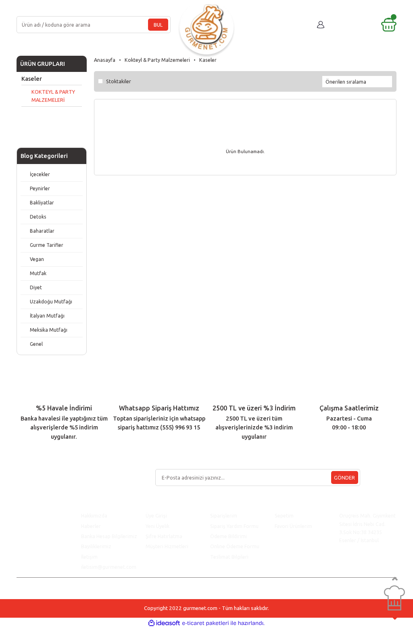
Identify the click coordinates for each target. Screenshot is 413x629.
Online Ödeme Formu (234, 546)
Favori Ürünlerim (293, 526)
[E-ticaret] (205, 623)
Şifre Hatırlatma (164, 536)
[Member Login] (320, 24)
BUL (158, 24)
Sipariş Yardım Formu (234, 526)
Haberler (91, 526)
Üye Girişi (156, 515)
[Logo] (206, 25)
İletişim (89, 557)
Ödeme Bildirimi (228, 536)
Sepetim (284, 515)
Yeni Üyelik (157, 526)
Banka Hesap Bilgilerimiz (109, 536)
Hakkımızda (94, 515)
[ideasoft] (164, 623)
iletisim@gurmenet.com (108, 567)
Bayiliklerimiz (96, 546)
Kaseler (208, 60)
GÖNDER (344, 477)
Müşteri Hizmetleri (168, 546)
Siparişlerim (223, 515)
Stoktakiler (118, 81)
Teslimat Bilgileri (230, 557)
